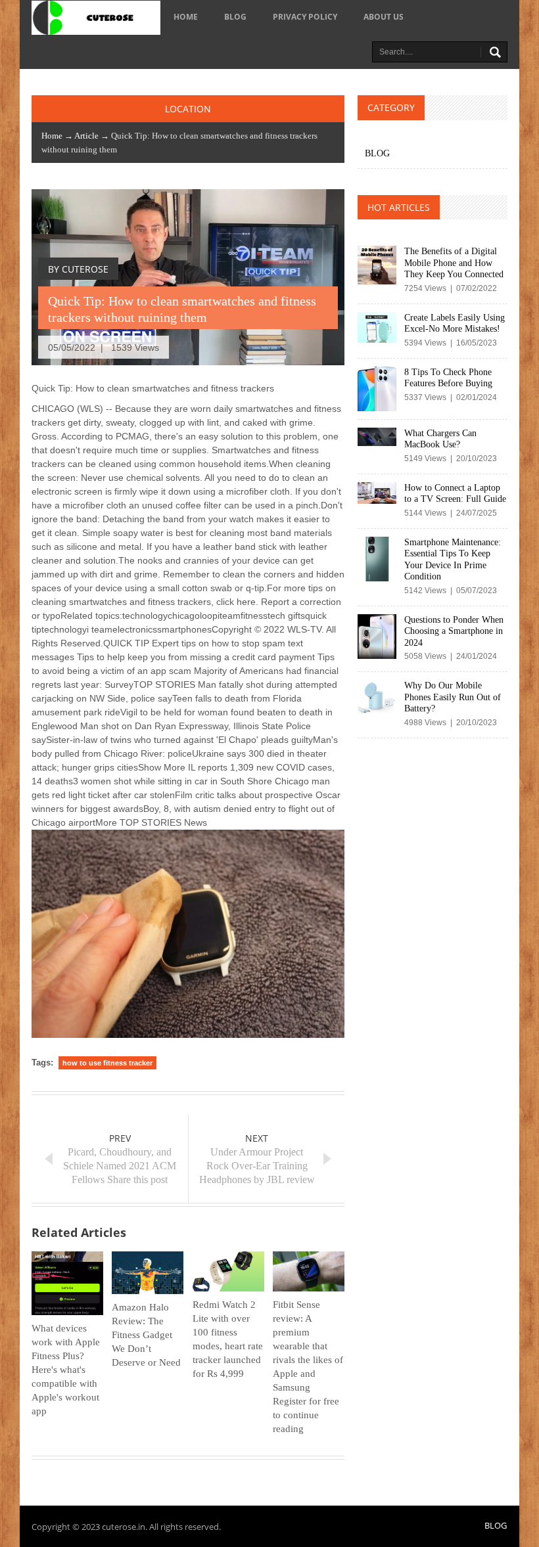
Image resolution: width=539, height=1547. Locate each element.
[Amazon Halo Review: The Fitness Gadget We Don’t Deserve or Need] (147, 1272)
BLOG (235, 16)
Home (186, 16)
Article (86, 136)
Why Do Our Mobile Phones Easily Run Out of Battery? (452, 697)
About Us (383, 16)
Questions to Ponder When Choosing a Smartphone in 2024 (454, 631)
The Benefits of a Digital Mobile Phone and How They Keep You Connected (454, 262)
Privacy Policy (305, 16)
